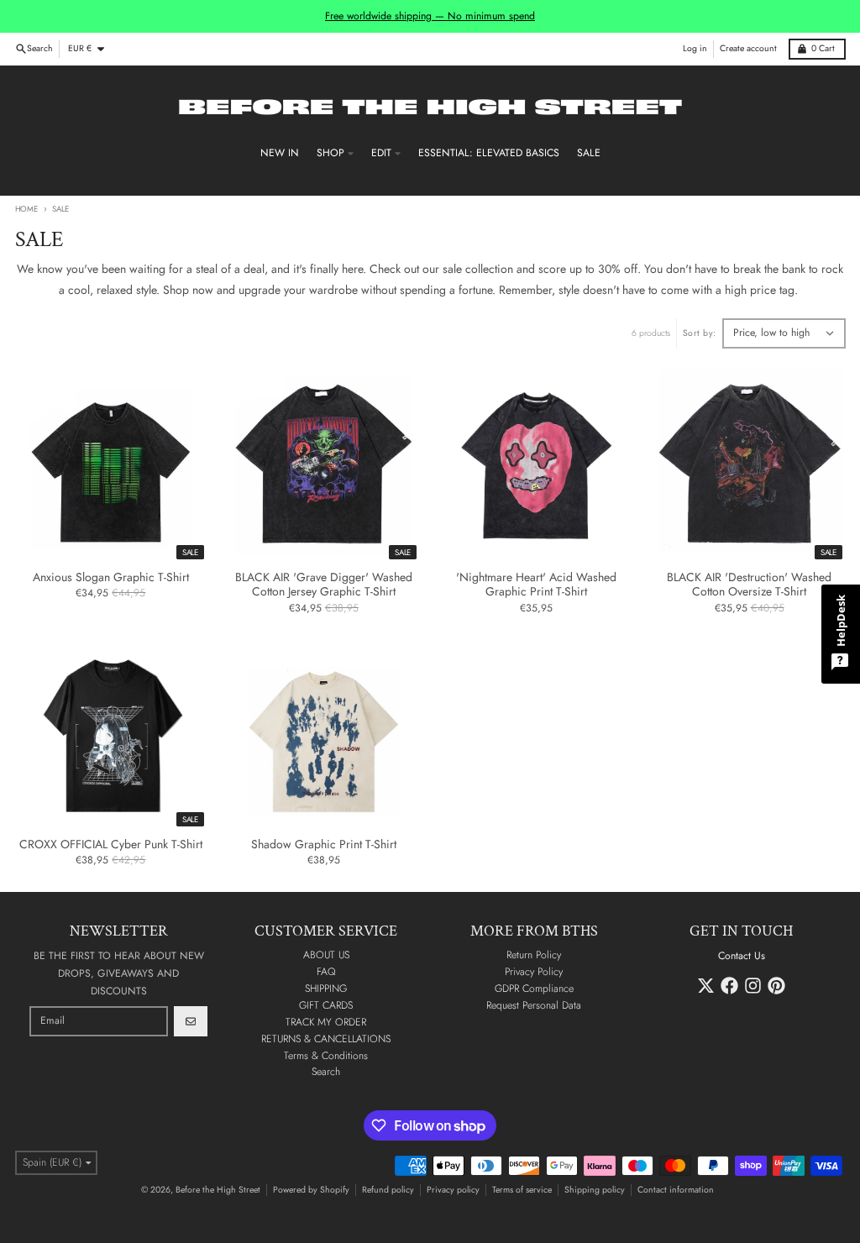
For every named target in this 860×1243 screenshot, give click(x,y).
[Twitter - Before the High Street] (706, 985)
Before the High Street (218, 1189)
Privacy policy (453, 1189)
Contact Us (741, 955)
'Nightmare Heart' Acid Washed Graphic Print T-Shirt (536, 585)
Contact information (675, 1189)
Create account (748, 48)
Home (26, 209)
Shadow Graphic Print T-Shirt (323, 844)
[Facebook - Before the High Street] (729, 985)
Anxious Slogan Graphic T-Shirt (111, 577)
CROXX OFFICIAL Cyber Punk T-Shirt (110, 844)
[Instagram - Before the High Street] (753, 985)
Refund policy (388, 1189)
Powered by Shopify (311, 1189)
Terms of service (522, 1189)
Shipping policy (594, 1189)
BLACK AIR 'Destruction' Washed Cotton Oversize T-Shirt (749, 585)
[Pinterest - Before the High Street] (776, 985)
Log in (695, 48)
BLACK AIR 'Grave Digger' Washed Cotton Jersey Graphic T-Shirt (323, 585)
